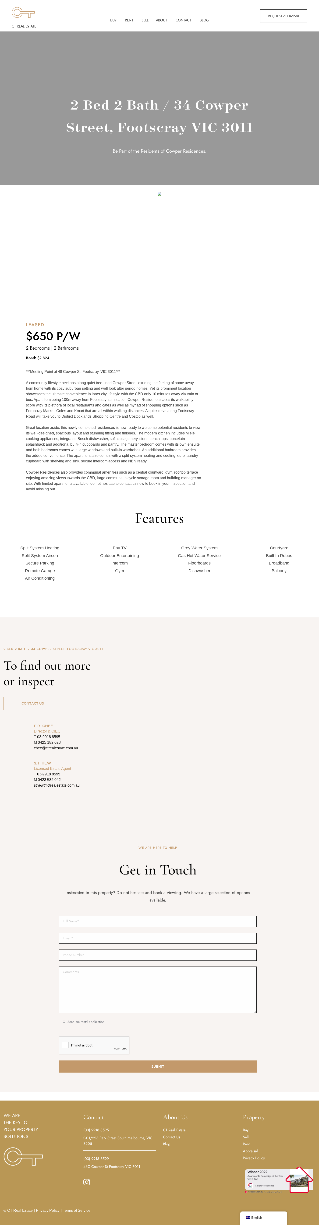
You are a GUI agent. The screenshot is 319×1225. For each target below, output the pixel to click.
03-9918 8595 (48, 737)
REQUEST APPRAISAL (284, 16)
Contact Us (171, 1137)
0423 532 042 (49, 780)
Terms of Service (75, 1210)
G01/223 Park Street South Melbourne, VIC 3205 (117, 1140)
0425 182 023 (49, 742)
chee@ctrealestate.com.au (56, 748)
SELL (145, 20)
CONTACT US (32, 703)
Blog (166, 1144)
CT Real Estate (24, 26)
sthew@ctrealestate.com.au (57, 785)
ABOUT (161, 20)
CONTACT (183, 20)
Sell (246, 1137)
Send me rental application (85, 1021)
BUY (113, 20)
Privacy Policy (254, 1158)
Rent (246, 1144)
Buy (245, 1130)
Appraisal (250, 1151)
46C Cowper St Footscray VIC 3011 (111, 1166)
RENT (129, 20)
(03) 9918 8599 (96, 1158)
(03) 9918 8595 (96, 1130)
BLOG (204, 20)
